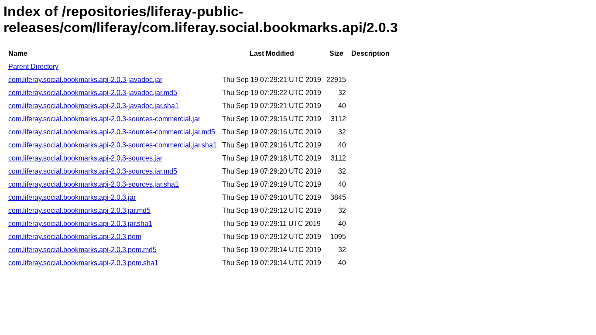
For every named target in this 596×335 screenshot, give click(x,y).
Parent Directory (33, 66)
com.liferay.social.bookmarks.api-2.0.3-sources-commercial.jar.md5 (111, 132)
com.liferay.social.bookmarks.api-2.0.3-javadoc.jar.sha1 (93, 105)
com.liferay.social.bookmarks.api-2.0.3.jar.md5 (79, 210)
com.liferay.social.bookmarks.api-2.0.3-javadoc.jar (85, 79)
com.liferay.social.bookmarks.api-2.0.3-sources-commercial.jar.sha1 (112, 145)
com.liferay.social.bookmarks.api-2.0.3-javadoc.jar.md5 (92, 92)
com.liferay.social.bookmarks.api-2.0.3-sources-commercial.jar (104, 119)
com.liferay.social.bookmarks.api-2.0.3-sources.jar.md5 (92, 171)
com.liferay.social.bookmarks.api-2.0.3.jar (72, 197)
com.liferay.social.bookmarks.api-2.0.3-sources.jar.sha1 (93, 184)
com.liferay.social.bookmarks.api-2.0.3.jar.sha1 (80, 223)
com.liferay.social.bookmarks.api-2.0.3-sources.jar (85, 158)
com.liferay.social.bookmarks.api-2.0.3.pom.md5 (82, 249)
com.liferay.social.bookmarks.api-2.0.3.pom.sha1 (83, 263)
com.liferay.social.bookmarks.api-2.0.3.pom (74, 236)
